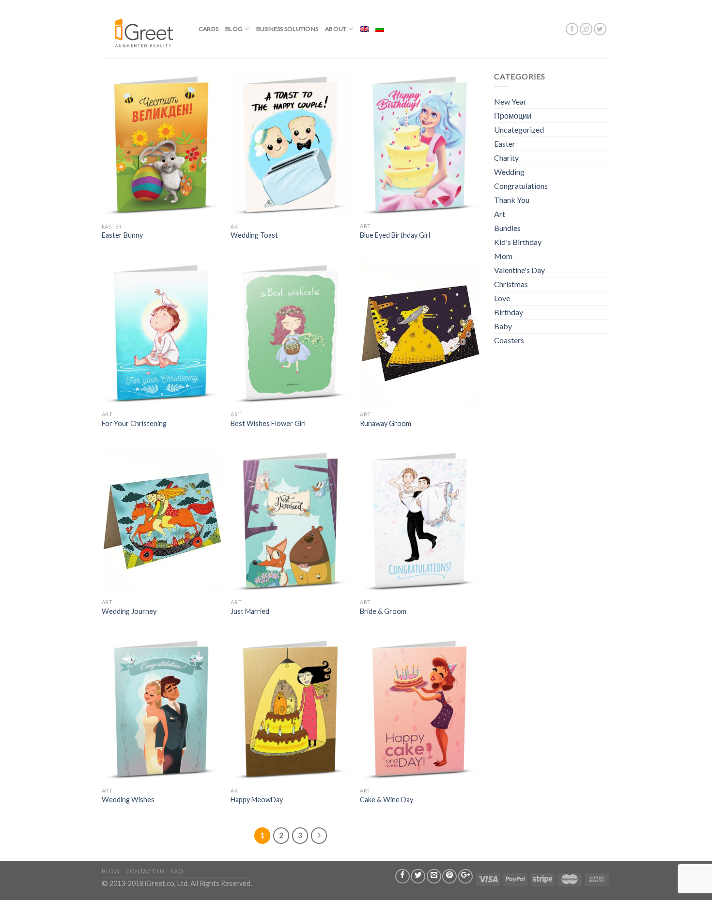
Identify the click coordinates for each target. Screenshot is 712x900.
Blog (234, 28)
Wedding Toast (254, 235)
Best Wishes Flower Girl (268, 423)
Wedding (509, 171)
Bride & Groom (383, 611)
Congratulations (521, 185)
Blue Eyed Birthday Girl (395, 235)
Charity (506, 157)
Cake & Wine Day (386, 799)
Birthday (508, 312)
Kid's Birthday (518, 241)
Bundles (507, 227)
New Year (510, 101)
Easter (504, 143)
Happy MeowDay (257, 799)
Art (499, 213)
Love (502, 298)
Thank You (511, 199)
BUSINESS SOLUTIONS (287, 28)
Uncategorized (519, 129)
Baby (503, 326)
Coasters (509, 340)
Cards (208, 28)
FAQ (176, 871)
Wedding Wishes (128, 799)
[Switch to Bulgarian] (379, 29)
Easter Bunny (122, 235)
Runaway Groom (385, 423)
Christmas (511, 284)
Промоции (512, 115)
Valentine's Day (519, 270)
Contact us (145, 871)
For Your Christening (134, 423)
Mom (503, 255)
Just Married (250, 611)
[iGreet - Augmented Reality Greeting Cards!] (143, 28)
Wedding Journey (129, 611)
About (335, 28)
